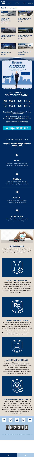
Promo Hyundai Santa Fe (8, 35)
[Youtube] (30, 420)
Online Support (17, 216)
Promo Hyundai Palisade (25, 35)
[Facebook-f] (4, 420)
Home (9, 3)
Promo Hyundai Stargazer (5, 19)
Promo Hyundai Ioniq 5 (24, 51)
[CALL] (25, 455)
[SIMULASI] (17, 173)
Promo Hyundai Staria (7, 51)
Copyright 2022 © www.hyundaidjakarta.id (17, 435)
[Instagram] (10, 420)
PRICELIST (17, 197)
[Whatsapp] (23, 420)
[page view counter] (17, 429)
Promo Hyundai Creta (24, 18)
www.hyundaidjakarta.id (17, 139)
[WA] (8, 455)
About (24, 3)
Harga (17, 3)
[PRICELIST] (17, 192)
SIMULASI (17, 179)
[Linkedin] (17, 420)
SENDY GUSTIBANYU (17, 95)
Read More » (4, 23)
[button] (3, 3)
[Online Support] (17, 210)
